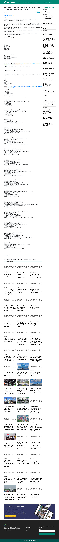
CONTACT (34, 2)
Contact (27, 530)
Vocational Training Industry (9, 15)
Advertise (27, 529)
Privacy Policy (28, 527)
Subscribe (47, 534)
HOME (20, 2)
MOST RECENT (25, 2)
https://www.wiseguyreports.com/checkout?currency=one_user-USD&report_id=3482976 (23, 253)
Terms (27, 526)
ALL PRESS (30, 2)
